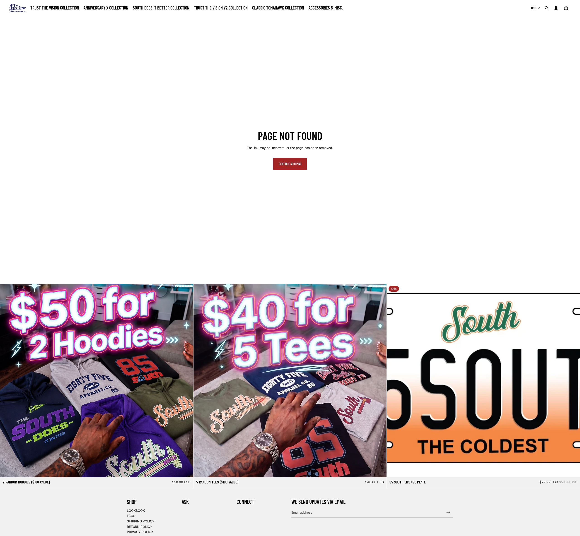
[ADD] (573, 470)
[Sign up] (448, 512)
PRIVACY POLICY (140, 532)
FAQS (131, 516)
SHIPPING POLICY (141, 521)
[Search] (546, 8)
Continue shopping (290, 164)
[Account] (556, 8)
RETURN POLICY (139, 526)
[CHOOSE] (186, 470)
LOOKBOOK (136, 510)
